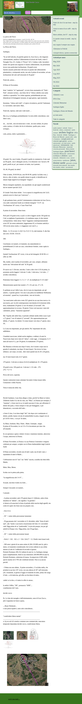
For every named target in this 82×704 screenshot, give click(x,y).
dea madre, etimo (59, 167)
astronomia (8, 44)
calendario (47, 41)
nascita (4, 42)
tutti (10, 42)
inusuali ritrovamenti (60, 165)
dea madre (71, 165)
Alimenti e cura (58, 95)
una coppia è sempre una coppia (64, 45)
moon (40, 41)
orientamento (26, 44)
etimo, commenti (65, 130)
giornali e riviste (71, 163)
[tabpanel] (39, 2)
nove (32, 41)
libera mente (70, 149)
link (71, 145)
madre (37, 42)
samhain (26, 42)
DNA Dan (56, 99)
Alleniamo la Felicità (60, 49)
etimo (65, 135)
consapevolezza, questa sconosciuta (65, 53)
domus (10, 41)
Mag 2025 (56, 78)
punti (30, 44)
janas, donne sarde (64, 161)
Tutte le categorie (59, 119)
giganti (22, 41)
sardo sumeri (57, 128)
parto (7, 42)
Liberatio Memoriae (60, 103)
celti (29, 42)
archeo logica (66, 132)
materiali (69, 147)
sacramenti (69, 167)
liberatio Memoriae (59, 147)
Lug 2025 (56, 74)
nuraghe (7, 41)
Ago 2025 (56, 70)
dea (35, 42)
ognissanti (16, 42)
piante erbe (69, 137)
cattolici (32, 42)
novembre (22, 42)
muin (43, 41)
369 (37, 44)
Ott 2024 (56, 82)
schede (65, 128)
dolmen (26, 41)
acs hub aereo (57, 115)
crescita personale (59, 149)
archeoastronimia (19, 44)
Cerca (28, 12)
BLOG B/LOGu (9, 13)
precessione (46, 42)
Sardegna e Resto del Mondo (63, 111)
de (12, 41)
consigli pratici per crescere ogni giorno (63, 140)
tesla (39, 44)
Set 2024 (56, 86)
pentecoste (41, 42)
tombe (17, 41)
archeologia (13, 44)
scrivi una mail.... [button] (14, 699)
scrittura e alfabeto (60, 156)
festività (59, 135)
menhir (29, 41)
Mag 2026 (56, 61)
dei (20, 41)
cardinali (34, 44)
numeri (35, 41)
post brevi (70, 151)
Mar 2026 (56, 66)
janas (15, 41)
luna (38, 41)
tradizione (66, 160)
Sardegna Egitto (58, 107)
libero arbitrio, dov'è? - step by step (65, 35)
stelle (4, 44)
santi (13, 42)
